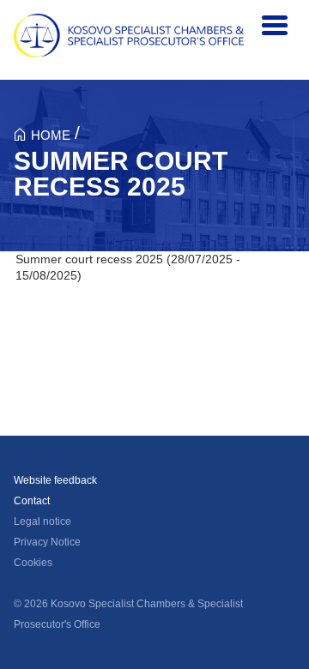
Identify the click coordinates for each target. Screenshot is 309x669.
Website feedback (55, 480)
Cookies (33, 563)
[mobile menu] (275, 26)
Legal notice (42, 521)
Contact (32, 501)
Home (50, 135)
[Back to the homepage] (129, 35)
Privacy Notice (47, 542)
